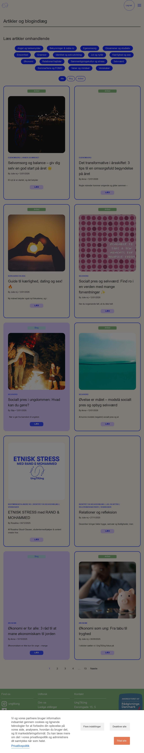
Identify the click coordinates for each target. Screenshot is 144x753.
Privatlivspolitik (20, 746)
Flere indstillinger (92, 726)
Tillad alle (121, 740)
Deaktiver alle (119, 726)
